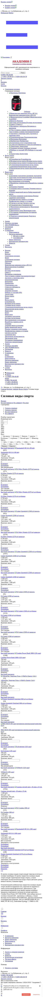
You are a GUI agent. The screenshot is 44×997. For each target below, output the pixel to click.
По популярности (7, 403)
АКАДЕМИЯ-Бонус (12, 225)
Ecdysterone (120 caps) (8, 751)
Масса (3, 440)
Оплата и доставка (11, 223)
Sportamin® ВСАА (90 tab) (10, 452)
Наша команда (14, 232)
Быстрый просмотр (7, 448)
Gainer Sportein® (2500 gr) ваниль (12, 515)
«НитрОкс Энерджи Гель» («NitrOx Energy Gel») (18, 680)
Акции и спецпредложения (14, 952)
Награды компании (16, 234)
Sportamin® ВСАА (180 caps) (11, 833)
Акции (7, 221)
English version (10, 7)
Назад (7, 252)
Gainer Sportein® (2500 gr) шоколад (13, 577)
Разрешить (26, 994)
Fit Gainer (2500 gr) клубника (11, 615)
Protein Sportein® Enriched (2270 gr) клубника (16, 854)
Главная (3, 389)
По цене (26, 403)
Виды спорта (9, 300)
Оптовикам (9, 227)
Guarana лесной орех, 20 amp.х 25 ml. (14, 791)
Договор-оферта (10, 959)
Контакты (8, 247)
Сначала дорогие (11, 410)
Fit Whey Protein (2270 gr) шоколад (13, 536)
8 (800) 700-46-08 (7, 75)
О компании (9, 230)
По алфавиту (18, 403)
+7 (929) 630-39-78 (20, 76)
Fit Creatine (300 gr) (7, 812)
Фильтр (3, 401)
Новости (8, 228)
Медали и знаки (18, 236)
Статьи (7, 245)
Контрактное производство (18, 241)
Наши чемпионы (15, 239)
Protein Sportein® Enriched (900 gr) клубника (16, 703)
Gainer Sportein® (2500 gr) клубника (13, 556)
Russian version (6, 2)
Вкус (2, 434)
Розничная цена (6, 419)
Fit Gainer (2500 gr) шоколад (10, 636)
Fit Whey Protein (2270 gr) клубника (13, 496)
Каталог (8, 254)
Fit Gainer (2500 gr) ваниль (10, 596)
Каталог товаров (12, 389)
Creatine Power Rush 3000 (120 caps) (13, 657)
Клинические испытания (13, 957)
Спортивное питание (12, 259)
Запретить (36, 994)
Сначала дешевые (11, 408)
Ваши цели (9, 314)
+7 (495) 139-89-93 (7, 76)
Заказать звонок (6, 78)
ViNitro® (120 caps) (7, 772)
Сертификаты (18, 238)
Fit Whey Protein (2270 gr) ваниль (12, 473)
